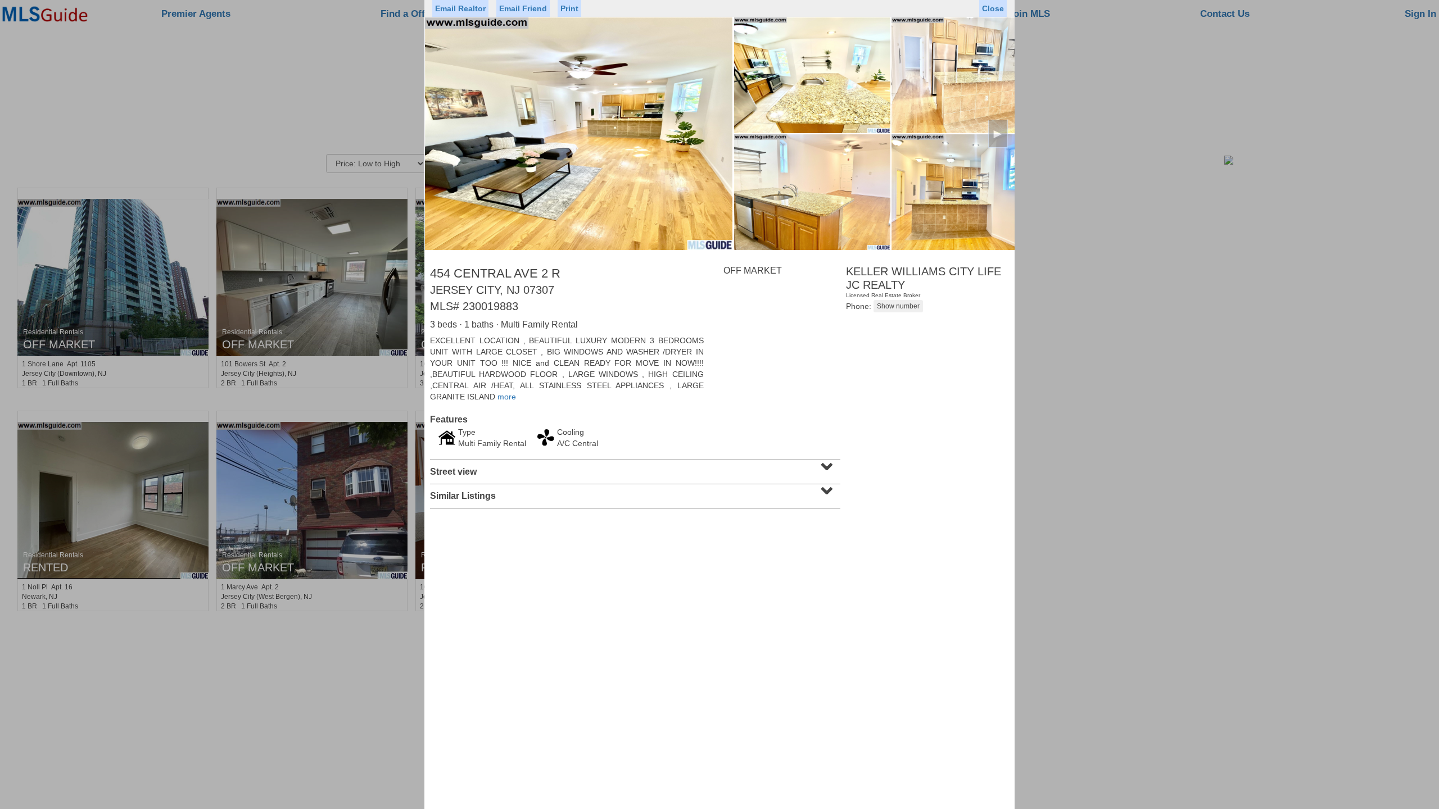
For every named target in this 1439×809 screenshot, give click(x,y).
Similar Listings (634, 492)
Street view (634, 468)
